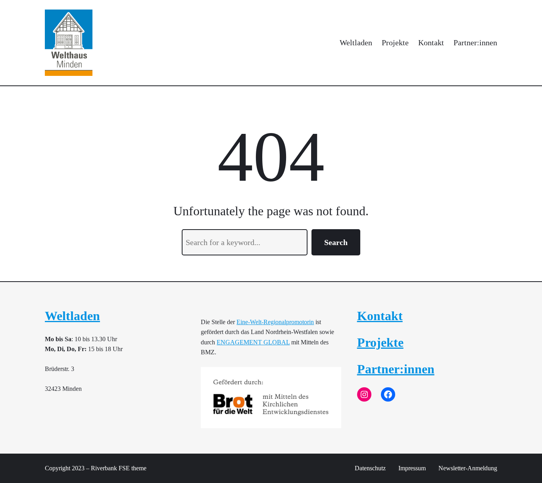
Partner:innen (395, 369)
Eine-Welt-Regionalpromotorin (275, 322)
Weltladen (72, 316)
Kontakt (380, 316)
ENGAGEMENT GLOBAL (253, 342)
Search (336, 242)
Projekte (380, 342)
